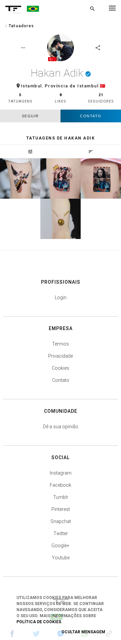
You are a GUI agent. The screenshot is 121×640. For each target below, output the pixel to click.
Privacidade (60, 356)
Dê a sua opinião (60, 426)
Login (61, 297)
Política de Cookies (38, 621)
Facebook (60, 485)
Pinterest (60, 509)
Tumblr (60, 497)
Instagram (61, 473)
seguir (30, 116)
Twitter (60, 533)
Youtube (61, 557)
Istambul (31, 85)
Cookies (60, 368)
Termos (60, 344)
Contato (91, 116)
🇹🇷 (103, 85)
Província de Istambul (72, 85)
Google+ (60, 545)
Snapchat (60, 521)
